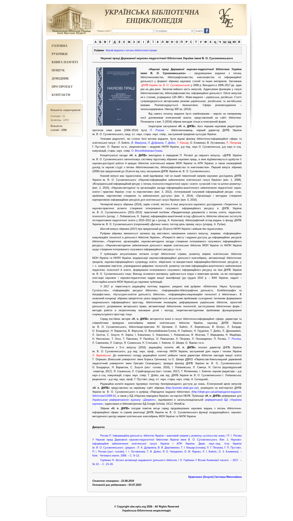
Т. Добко (170, 142)
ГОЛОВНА (60, 45)
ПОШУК (58, 70)
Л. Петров (232, 142)
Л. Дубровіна (155, 142)
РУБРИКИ (59, 53)
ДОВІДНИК (60, 78)
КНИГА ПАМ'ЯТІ (65, 62)
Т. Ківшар (182, 142)
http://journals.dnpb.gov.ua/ (182, 387)
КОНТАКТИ (61, 94)
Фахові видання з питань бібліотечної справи (131, 50)
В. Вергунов (138, 142)
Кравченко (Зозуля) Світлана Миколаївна (215, 476)
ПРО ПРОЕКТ (62, 86)
